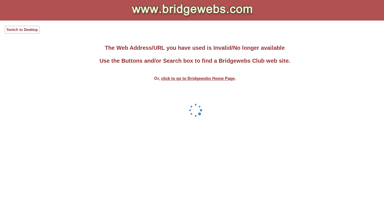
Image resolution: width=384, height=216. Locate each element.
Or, (194, 78)
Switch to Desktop (22, 30)
